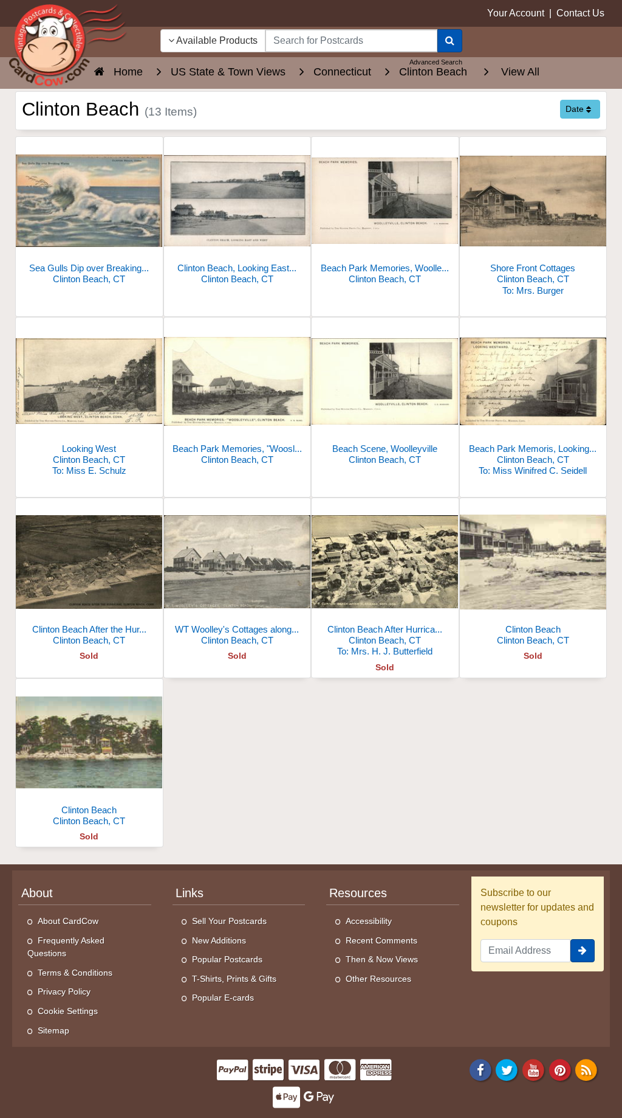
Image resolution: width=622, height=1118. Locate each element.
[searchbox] (351, 40)
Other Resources (378, 979)
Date (576, 109)
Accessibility (369, 921)
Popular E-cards (223, 997)
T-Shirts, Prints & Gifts (234, 979)
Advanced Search (435, 62)
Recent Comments (381, 940)
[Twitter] (507, 1070)
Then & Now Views (382, 959)
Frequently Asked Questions (65, 947)
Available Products (216, 40)
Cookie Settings (68, 1011)
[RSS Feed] (586, 1070)
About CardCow (68, 921)
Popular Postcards (227, 959)
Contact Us (580, 13)
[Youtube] (533, 1070)
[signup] (582, 950)
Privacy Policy (64, 991)
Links (189, 893)
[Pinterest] (560, 1070)
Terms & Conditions (75, 972)
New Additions (219, 940)
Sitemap (53, 1030)
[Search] (449, 40)
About (37, 893)
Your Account (515, 13)
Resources (358, 893)
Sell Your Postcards (229, 921)
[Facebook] (480, 1070)
